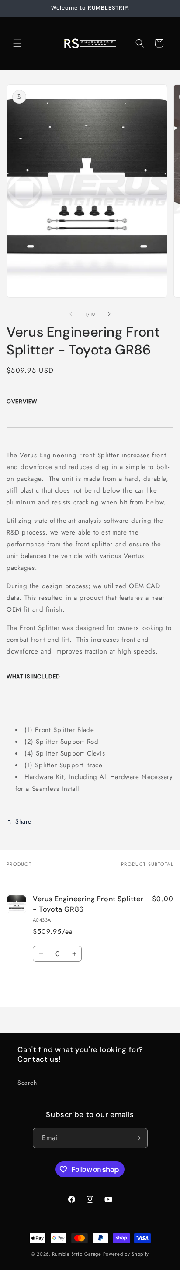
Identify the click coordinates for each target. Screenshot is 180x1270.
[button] (17, 43)
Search (27, 1082)
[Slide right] (109, 313)
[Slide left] (70, 313)
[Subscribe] (137, 1138)
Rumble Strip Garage (76, 1253)
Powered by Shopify (126, 1253)
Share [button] (23, 821)
